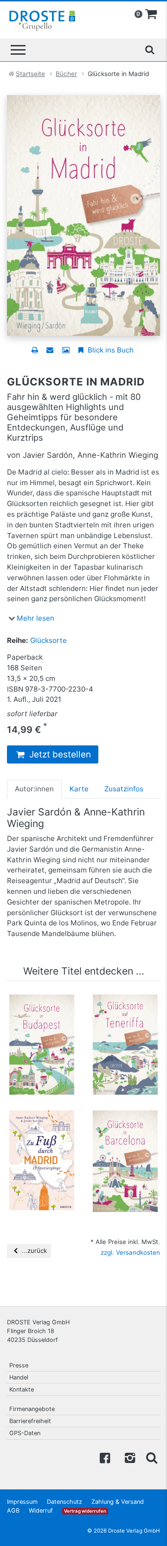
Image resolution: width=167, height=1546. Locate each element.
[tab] (34, 789)
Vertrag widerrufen (85, 1511)
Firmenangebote (32, 1408)
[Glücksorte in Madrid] (83, 215)
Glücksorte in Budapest (42, 1012)
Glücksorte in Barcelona (125, 1128)
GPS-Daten (24, 1433)
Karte (79, 788)
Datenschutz (64, 1501)
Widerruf (41, 1510)
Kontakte (21, 1389)
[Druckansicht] (34, 350)
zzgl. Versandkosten (130, 1252)
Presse (18, 1365)
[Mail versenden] (50, 350)
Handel (18, 1377)
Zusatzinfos (123, 788)
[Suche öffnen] (149, 49)
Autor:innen (34, 788)
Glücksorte (48, 640)
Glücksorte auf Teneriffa (125, 1012)
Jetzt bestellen (59, 754)
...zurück (33, 1250)
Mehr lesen (35, 618)
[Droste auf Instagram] (128, 1457)
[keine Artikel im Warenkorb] (151, 14)
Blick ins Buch (110, 350)
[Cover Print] (66, 350)
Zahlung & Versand (117, 1501)
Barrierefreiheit (30, 1421)
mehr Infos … (46, 1052)
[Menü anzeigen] (18, 49)
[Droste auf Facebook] (104, 1457)
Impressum (22, 1501)
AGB (13, 1510)
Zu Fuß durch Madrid (42, 1128)
